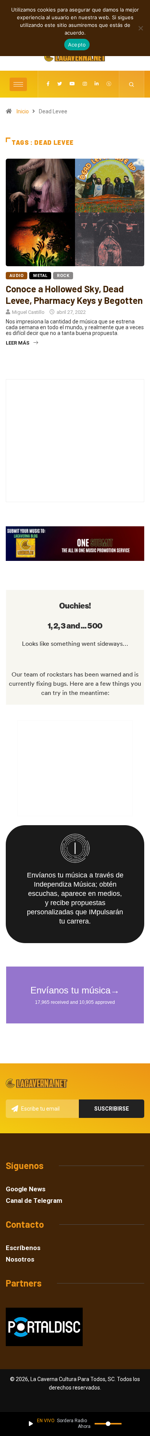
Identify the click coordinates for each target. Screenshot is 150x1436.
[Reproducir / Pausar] (31, 1423)
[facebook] (48, 84)
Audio (16, 275)
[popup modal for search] (131, 84)
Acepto (77, 44)
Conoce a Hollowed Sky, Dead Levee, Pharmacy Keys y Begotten (74, 294)
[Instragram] (85, 84)
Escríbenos (23, 1248)
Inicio (23, 111)
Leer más (17, 343)
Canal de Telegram (34, 1201)
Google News (25, 1189)
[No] (140, 28)
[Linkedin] (97, 84)
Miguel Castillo (28, 312)
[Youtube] (72, 84)
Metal (40, 275)
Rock (63, 275)
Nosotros (20, 1259)
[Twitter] (59, 84)
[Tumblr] (109, 84)
